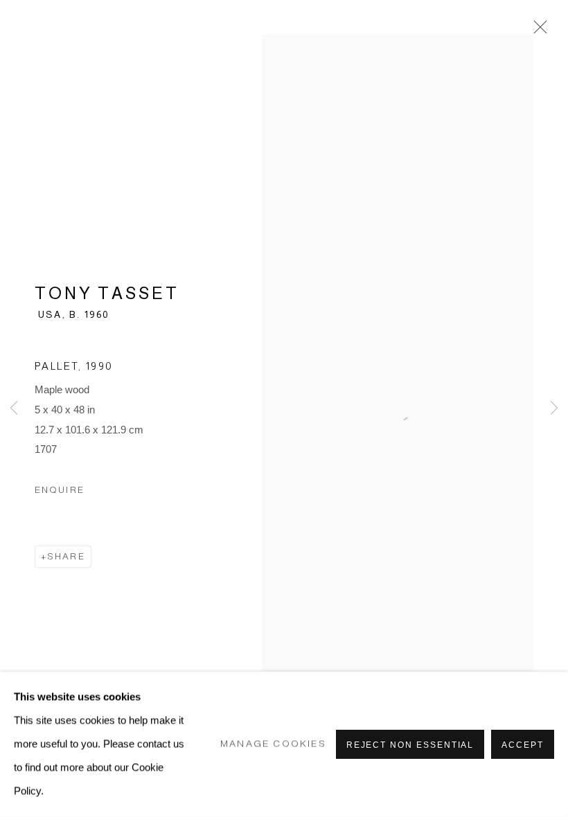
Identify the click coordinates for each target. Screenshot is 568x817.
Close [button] (536, 31)
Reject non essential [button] (410, 745)
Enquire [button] (60, 490)
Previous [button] (14, 408)
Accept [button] (523, 745)
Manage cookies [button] (273, 744)
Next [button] (554, 408)
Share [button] (66, 556)
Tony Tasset (107, 293)
